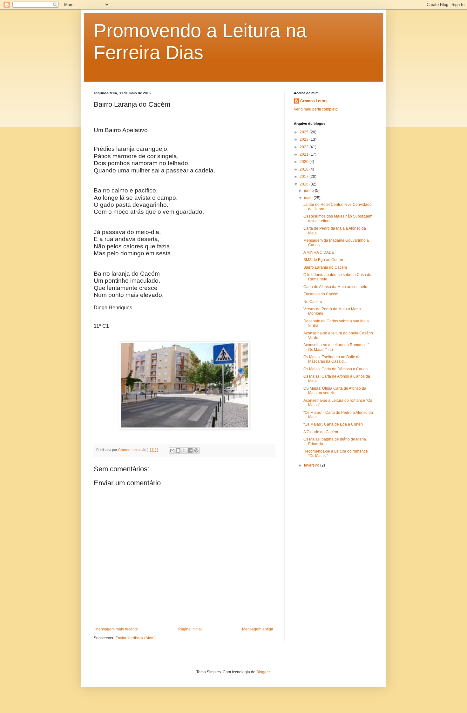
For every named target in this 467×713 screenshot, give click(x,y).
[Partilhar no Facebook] (190, 450)
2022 (304, 147)
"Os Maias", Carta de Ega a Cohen (333, 424)
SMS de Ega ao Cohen (323, 260)
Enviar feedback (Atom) (135, 638)
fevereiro (312, 465)
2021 (304, 154)
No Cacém (312, 301)
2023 (304, 139)
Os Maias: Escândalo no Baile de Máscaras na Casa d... (332, 359)
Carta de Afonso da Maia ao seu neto (335, 287)
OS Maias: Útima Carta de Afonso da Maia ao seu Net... (334, 390)
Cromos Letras (314, 101)
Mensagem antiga (257, 629)
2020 (304, 161)
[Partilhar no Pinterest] (196, 450)
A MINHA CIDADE (318, 252)
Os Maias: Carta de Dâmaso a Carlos (335, 369)
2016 (304, 184)
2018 (304, 169)
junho (309, 190)
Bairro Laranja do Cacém (325, 267)
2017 (304, 176)
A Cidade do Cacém (320, 432)
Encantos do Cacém (320, 294)
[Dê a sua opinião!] (178, 450)
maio (309, 198)
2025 (304, 132)
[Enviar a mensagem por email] (172, 450)
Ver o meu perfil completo (316, 109)
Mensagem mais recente (116, 629)
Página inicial (190, 629)
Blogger (263, 672)
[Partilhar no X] (184, 450)
